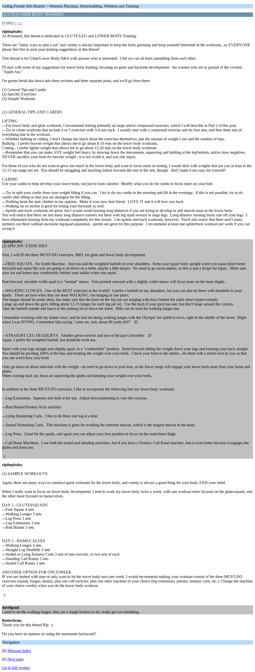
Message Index (19, 651)
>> (20, 23)
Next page (15, 659)
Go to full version (16, 668)
